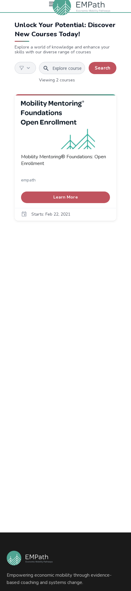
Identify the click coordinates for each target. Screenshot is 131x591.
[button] (25, 68)
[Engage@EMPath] (83, 6)
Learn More (81, 197)
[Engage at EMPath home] (30, 558)
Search (102, 68)
